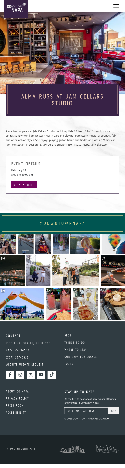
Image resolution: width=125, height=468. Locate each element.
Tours (68, 363)
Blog (67, 335)
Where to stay (75, 349)
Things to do (74, 342)
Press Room (15, 405)
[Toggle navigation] (116, 6)
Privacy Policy (17, 398)
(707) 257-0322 (17, 357)
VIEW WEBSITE (24, 184)
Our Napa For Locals (80, 356)
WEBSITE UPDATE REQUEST (25, 364)
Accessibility (16, 412)
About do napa (17, 391)
